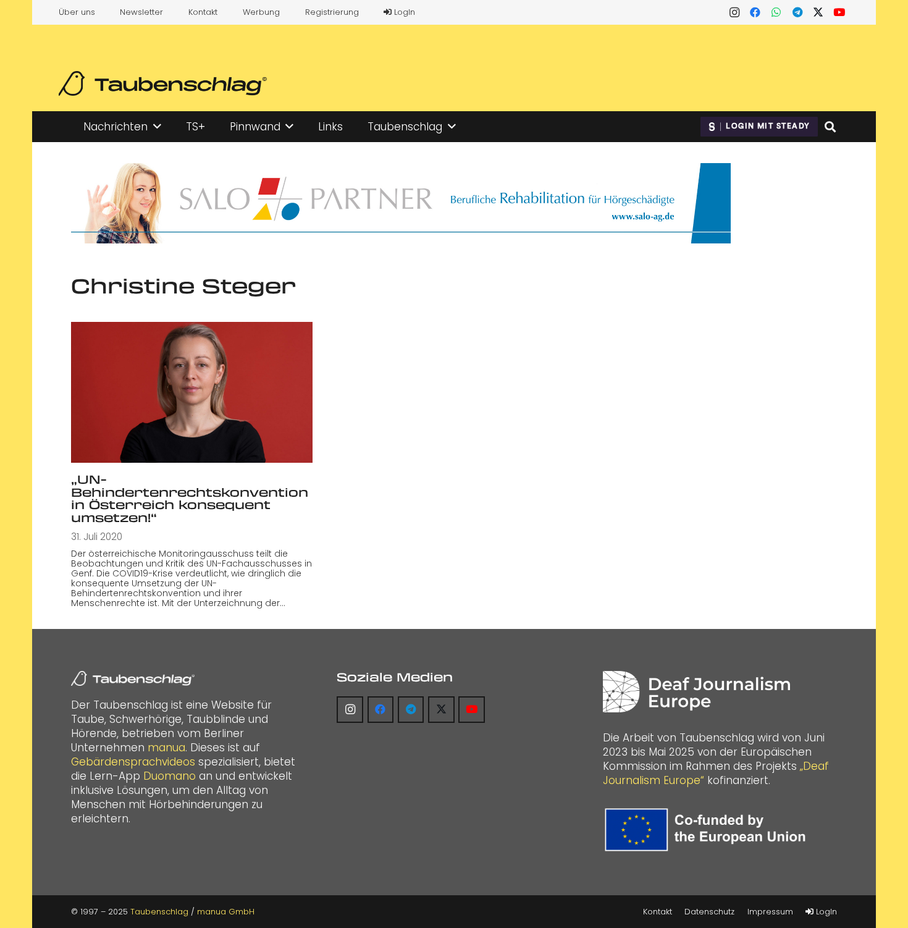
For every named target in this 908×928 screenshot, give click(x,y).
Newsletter (141, 12)
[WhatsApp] (776, 12)
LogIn (403, 12)
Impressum (770, 911)
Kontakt (202, 12)
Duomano (169, 776)
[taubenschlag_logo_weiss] (133, 678)
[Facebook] (755, 12)
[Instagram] (734, 12)
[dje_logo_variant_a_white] (696, 691)
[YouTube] (839, 12)
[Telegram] (797, 12)
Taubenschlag (159, 911)
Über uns (77, 12)
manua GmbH (225, 911)
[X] (818, 12)
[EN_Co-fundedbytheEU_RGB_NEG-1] (708, 829)
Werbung (261, 12)
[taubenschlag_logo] (163, 83)
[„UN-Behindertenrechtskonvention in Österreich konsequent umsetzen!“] (192, 392)
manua (166, 747)
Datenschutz (709, 911)
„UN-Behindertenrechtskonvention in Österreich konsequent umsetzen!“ (189, 498)
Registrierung (332, 12)
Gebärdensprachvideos (133, 761)
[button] (157, 126)
